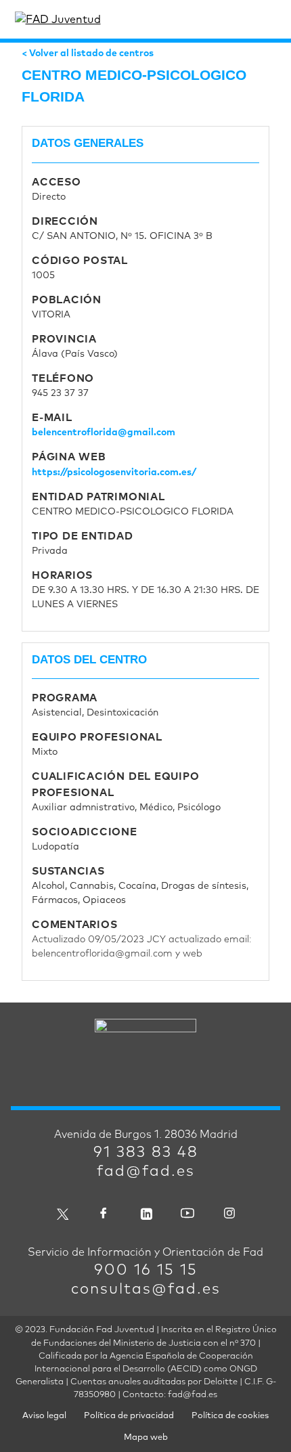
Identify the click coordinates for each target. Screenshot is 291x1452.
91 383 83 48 (145, 1152)
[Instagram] (229, 1213)
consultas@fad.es (146, 1289)
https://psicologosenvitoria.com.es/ (114, 472)
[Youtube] (187, 1213)
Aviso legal (44, 1415)
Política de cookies (230, 1415)
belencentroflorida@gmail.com (103, 432)
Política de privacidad (129, 1415)
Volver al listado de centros (91, 53)
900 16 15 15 (146, 1270)
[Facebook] (103, 1213)
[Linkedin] (145, 1213)
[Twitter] (61, 1213)
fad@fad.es (146, 1171)
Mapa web (146, 1437)
